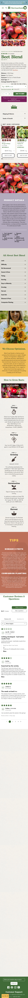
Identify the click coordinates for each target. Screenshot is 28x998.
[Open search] (3, 623)
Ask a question (19, 611)
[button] (25, 7)
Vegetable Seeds (4, 51)
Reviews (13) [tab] (7, 619)
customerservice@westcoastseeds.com (14, 994)
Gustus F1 (20, 143)
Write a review (19, 607)
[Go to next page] (21, 722)
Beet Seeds (10, 51)
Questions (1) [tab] (20, 619)
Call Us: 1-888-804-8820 (14, 997)
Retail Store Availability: (6, 89)
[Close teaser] (9, 993)
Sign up (14, 983)
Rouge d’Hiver (6, 143)
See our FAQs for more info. (14, 100)
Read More (15, 70)
